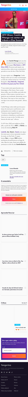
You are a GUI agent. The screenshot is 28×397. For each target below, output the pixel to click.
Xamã (17, 132)
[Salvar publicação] (25, 234)
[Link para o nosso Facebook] (1, 372)
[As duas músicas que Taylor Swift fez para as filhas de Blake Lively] (14, 224)
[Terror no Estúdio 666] (21, 316)
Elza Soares (17, 65)
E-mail (3, 347)
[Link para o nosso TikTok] (12, 372)
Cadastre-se (20, 203)
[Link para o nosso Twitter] (6, 372)
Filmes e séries (17, 377)
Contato (3, 382)
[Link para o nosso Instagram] (4, 372)
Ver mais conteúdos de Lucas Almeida (16, 177)
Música (15, 382)
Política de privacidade (6, 390)
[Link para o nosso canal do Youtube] (9, 372)
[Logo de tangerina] (6, 5)
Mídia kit (16, 390)
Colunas (16, 385)
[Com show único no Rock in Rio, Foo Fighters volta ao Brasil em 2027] (14, 251)
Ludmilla (3, 132)
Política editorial (5, 388)
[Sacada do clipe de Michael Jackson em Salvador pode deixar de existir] (14, 278)
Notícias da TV (4, 379)
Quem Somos (4, 377)
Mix (15, 388)
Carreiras (3, 385)
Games (15, 379)
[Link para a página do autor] (3, 52)
